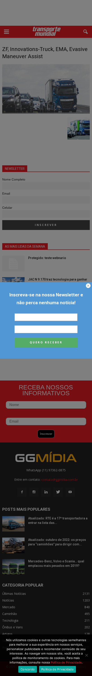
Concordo (28, 669)
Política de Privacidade (66, 662)
